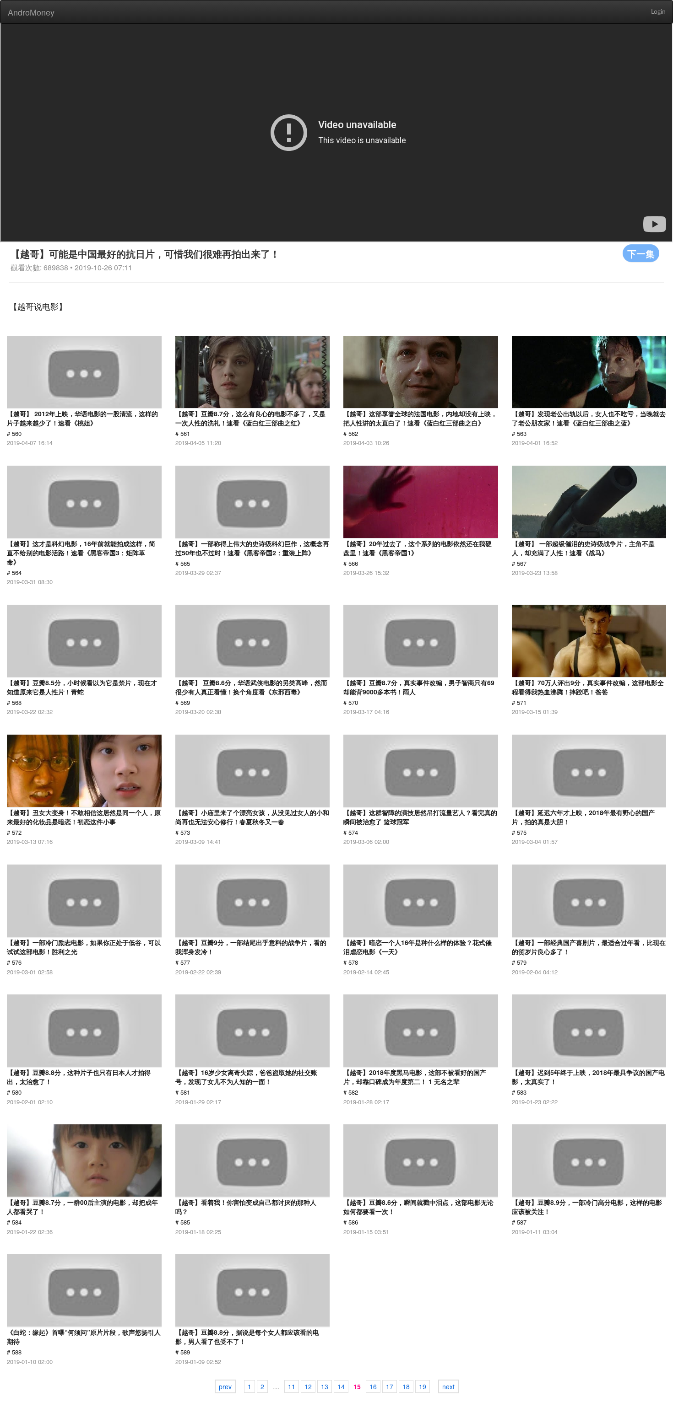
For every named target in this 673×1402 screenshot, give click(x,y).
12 (308, 1386)
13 (324, 1386)
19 (422, 1386)
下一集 (641, 253)
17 (389, 1386)
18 (406, 1386)
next (448, 1386)
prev (225, 1386)
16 (373, 1386)
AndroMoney (31, 12)
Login (658, 12)
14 (341, 1386)
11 (291, 1386)
